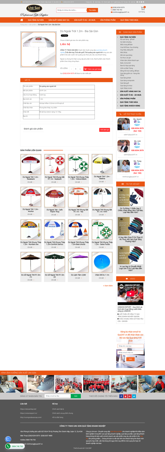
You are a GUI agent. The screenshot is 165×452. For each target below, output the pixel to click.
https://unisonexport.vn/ (28, 413)
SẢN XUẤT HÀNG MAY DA (58, 20)
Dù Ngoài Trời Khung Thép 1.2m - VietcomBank (78, 178)
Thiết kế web (77, 448)
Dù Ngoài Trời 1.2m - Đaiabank (31, 178)
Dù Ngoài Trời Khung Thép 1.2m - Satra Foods (102, 243)
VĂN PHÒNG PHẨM (108, 20)
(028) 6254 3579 (68, 73)
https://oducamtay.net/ (28, 409)
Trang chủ (89, 2)
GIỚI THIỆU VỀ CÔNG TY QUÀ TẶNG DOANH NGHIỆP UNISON (129, 315)
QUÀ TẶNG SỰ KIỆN (36, 20)
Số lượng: (64, 68)
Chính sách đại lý (58, 409)
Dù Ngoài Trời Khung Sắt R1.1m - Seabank (54, 178)
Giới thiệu (98, 2)
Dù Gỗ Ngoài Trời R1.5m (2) (54, 276)
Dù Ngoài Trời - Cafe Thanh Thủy (55, 210)
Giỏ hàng (142, 12)
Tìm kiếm (92, 10)
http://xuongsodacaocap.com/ (31, 417)
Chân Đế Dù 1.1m (102, 275)
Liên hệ (133, 2)
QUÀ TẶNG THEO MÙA (129, 20)
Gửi (130, 359)
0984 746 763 (17, 446)
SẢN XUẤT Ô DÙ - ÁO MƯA (84, 20)
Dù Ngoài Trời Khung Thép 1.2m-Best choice (78, 243)
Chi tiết (30, 182)
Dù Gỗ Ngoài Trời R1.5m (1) (30, 276)
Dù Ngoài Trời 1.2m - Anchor (31, 210)
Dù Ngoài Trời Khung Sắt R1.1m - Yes (78, 210)
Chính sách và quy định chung (62, 413)
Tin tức (125, 2)
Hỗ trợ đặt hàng (57, 417)
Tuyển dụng (116, 2)
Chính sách (107, 2)
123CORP (88, 448)
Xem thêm (108, 285)
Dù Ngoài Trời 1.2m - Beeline (102, 177)
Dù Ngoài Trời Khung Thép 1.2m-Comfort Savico (54, 243)
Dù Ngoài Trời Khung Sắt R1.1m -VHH (102, 210)
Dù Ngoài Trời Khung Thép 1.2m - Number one (30, 243)
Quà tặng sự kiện (116, 431)
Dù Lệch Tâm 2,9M (78, 275)
